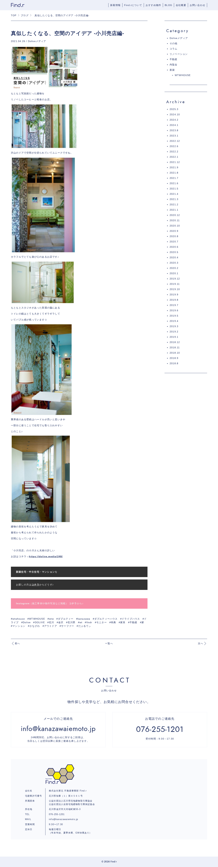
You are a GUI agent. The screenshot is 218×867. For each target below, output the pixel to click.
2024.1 (174, 125)
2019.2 (174, 331)
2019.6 (174, 310)
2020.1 (174, 273)
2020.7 (174, 241)
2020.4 (174, 257)
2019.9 (174, 294)
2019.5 (174, 315)
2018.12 (175, 342)
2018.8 (174, 363)
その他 (173, 43)
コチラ (73, 603)
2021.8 (174, 172)
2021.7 (174, 178)
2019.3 (174, 326)
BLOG (168, 5)
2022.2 (174, 151)
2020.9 (174, 231)
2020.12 (175, 215)
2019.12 (175, 278)
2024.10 (175, 114)
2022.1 (174, 156)
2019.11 (175, 284)
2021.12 (175, 162)
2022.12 (175, 141)
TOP (14, 15)
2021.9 (174, 167)
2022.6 (174, 146)
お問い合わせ (197, 5)
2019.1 (174, 337)
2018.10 (175, 352)
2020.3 (174, 262)
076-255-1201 (57, 814)
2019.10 (175, 289)
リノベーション (179, 54)
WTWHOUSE (183, 75)
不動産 (173, 59)
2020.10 (175, 225)
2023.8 (174, 130)
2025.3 (174, 109)
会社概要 (181, 5)
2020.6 (174, 246)
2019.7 (174, 305)
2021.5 (174, 188)
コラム (173, 48)
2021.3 (174, 199)
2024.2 (174, 119)
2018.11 (175, 347)
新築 (172, 70)
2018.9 (174, 358)
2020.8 (174, 236)
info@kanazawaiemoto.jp (63, 819)
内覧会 (173, 64)
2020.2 (174, 268)
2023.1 (174, 135)
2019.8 (174, 299)
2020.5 (174, 252)
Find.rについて (133, 5)
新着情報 (115, 5)
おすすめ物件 (153, 5)
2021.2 (174, 204)
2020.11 (175, 220)
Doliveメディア (179, 38)
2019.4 (174, 321)
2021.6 (174, 183)
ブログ (25, 15)
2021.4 (174, 194)
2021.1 (174, 209)
